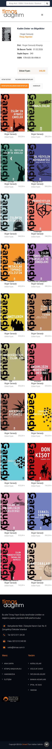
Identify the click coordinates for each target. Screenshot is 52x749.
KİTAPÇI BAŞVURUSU (12, 669)
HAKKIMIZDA (9, 674)
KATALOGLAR (35, 663)
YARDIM (33, 690)
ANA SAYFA (9, 663)
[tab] (6, 79)
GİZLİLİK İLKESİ (36, 669)
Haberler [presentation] (36, 86)
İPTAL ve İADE (36, 685)
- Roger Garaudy (26, 34)
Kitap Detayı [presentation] (6, 79)
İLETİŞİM (7, 679)
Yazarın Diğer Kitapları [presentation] (24, 79)
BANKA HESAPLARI (38, 679)
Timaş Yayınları (25, 37)
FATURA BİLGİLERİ (37, 674)
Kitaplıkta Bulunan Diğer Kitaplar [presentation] (14, 86)
